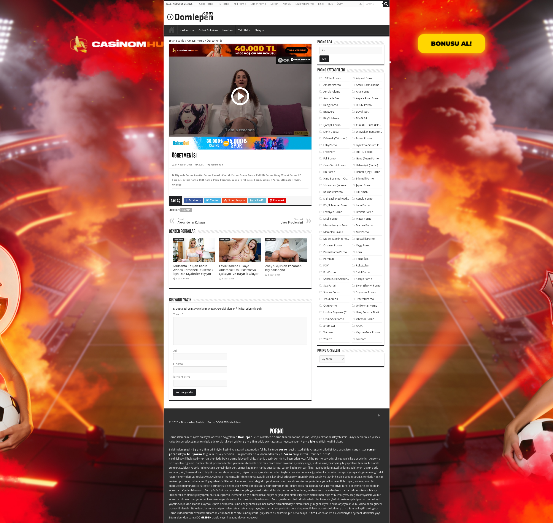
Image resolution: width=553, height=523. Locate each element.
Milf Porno (240, 3)
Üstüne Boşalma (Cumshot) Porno (344, 312)
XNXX (297, 180)
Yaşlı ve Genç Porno (368, 332)
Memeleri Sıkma (333, 232)
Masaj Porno (364, 218)
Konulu (287, 3)
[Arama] (386, 4)
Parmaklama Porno (335, 252)
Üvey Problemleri (292, 221)
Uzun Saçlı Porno (333, 319)
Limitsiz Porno (189, 180)
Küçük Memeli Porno (335, 205)
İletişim (259, 30)
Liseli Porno (330, 218)
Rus (330, 3)
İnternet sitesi (181, 377)
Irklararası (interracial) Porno (341, 185)
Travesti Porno (365, 299)
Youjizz (327, 339)
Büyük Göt (362, 111)
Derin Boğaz (330, 131)
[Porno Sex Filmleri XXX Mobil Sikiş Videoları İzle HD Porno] (190, 16)
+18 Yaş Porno (332, 78)
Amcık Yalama (331, 91)
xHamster (286, 180)
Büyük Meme (331, 118)
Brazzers (328, 111)
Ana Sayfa (178, 40)
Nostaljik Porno (365, 238)
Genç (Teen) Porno (285, 175)
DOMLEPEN (203, 517)
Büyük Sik (361, 118)
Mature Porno (364, 225)
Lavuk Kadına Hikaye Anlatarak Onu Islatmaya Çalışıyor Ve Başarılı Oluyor (239, 270)
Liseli (321, 3)
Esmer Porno (258, 3)
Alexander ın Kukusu (191, 221)
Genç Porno (206, 3)
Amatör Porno (202, 175)
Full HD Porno (264, 175)
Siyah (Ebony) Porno (368, 285)
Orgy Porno (363, 245)
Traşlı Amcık (330, 299)
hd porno (197, 449)
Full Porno (329, 158)
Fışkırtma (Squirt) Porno (370, 145)
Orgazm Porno (332, 245)
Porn (216, 180)
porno (247, 441)
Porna (313, 513)
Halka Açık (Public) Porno (371, 165)
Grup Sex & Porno (334, 165)
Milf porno (194, 454)
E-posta (178, 363)
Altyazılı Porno (195, 40)
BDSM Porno (364, 105)
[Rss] (360, 4)
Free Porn (329, 151)
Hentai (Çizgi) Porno (368, 171)
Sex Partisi (329, 285)
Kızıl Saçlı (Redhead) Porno (339, 198)
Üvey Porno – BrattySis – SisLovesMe (378, 312)
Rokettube (362, 265)
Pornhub (225, 180)
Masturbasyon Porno (336, 225)
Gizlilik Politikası (208, 30)
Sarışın (274, 3)
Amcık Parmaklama (367, 85)
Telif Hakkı (244, 30)
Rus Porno (329, 272)
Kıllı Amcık (362, 192)
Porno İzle (362, 258)
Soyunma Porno (366, 292)
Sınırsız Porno (271, 180)
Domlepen (245, 437)
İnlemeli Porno (365, 178)
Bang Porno (330, 105)
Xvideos (176, 184)
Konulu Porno (364, 198)
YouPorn (361, 339)
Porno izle (308, 441)
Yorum (178, 314)
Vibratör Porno (365, 319)
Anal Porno (363, 91)
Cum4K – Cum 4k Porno (370, 125)
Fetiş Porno (330, 145)
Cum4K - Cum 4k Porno (225, 175)
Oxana (186, 210)
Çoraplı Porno (332, 125)
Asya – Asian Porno (368, 98)
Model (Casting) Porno (337, 238)
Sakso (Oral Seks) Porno (246, 180)
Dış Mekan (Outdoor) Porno (373, 131)
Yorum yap (217, 164)
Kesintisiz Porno (333, 192)
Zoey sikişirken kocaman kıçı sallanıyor (283, 268)
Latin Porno (363, 205)
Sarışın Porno (364, 278)
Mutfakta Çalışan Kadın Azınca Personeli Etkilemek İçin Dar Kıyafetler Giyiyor (193, 270)
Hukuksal (227, 30)
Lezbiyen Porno (305, 3)
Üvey (340, 3)
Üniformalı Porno (366, 305)
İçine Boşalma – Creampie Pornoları (345, 178)
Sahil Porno (363, 272)
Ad (175, 350)
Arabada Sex (331, 98)
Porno (171, 29)
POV (326, 265)
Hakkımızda (187, 30)
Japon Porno (364, 185)
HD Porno (223, 3)
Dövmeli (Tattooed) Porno (339, 138)
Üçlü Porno (330, 305)
